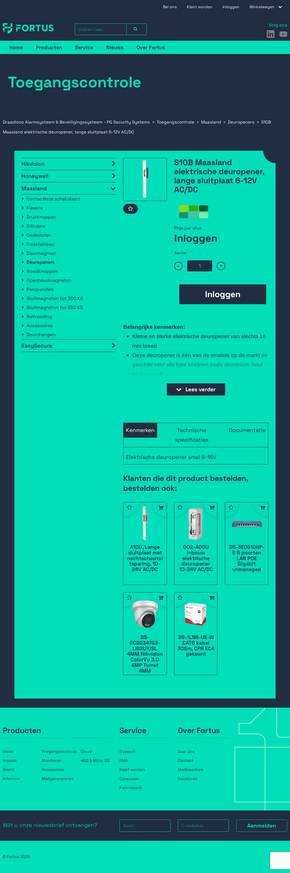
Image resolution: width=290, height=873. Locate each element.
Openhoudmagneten (49, 280)
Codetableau (40, 244)
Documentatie (247, 430)
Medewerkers (190, 769)
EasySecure (37, 345)
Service (84, 47)
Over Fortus (151, 47)
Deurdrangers (41, 335)
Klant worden (199, 6)
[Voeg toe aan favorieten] (130, 209)
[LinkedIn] (270, 34)
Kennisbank (131, 787)
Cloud (86, 751)
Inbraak (10, 760)
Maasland (34, 188)
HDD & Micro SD (95, 760)
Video (8, 751)
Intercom (11, 778)
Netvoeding (39, 316)
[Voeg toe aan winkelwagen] (159, 509)
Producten (49, 47)
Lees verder (200, 389)
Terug (244, 142)
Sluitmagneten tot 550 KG (55, 307)
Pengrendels (40, 289)
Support (127, 751)
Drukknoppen (41, 217)
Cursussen (129, 778)
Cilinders (36, 226)
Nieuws (114, 47)
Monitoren (51, 760)
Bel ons (170, 6)
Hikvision (33, 163)
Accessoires (40, 326)
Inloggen (231, 6)
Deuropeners (40, 262)
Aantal (180, 252)
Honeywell (35, 176)
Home (16, 47)
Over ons (186, 751)
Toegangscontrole (59, 751)
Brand (8, 769)
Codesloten (39, 235)
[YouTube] (283, 34)
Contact (185, 760)
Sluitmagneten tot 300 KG (55, 298)
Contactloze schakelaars (53, 199)
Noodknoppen (42, 271)
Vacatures (187, 778)
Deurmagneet (41, 253)
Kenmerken (140, 430)
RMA (124, 760)
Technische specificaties (191, 435)
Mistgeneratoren (57, 778)
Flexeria (35, 208)
